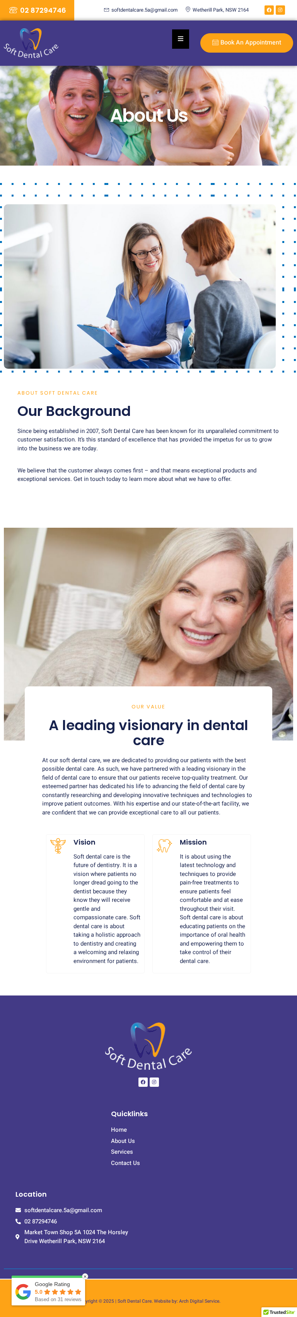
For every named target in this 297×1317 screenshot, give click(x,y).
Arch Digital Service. (199, 1301)
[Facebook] (269, 10)
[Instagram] (280, 10)
